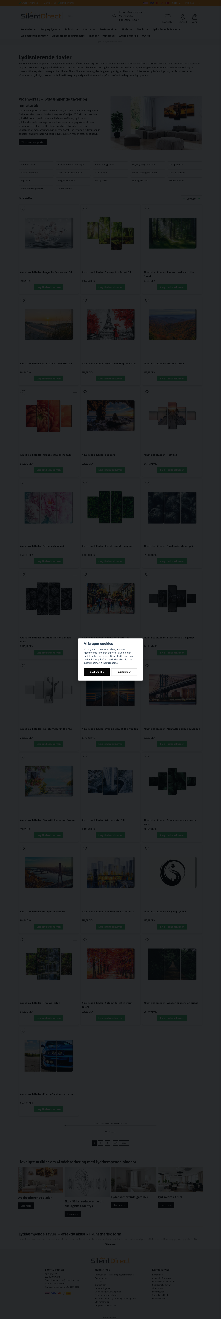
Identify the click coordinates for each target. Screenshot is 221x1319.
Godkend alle (97, 672)
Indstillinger (124, 672)
